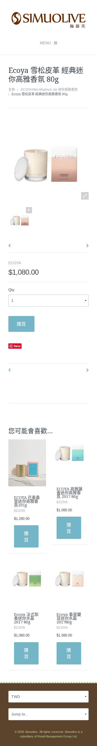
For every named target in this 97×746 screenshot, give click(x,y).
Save (17, 346)
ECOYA (14, 263)
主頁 (11, 89)
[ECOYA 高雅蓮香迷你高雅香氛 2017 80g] (70, 458)
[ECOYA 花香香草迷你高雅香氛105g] (27, 462)
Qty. (11, 290)
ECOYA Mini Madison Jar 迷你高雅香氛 (49, 89)
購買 (21, 324)
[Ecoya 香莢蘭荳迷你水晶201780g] (70, 584)
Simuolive (31, 731)
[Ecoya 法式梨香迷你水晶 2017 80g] (27, 584)
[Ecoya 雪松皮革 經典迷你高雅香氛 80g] (20, 219)
